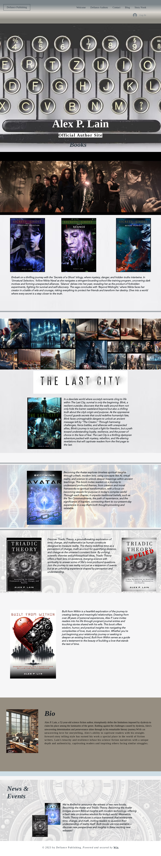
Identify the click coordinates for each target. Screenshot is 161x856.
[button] (16, 7)
